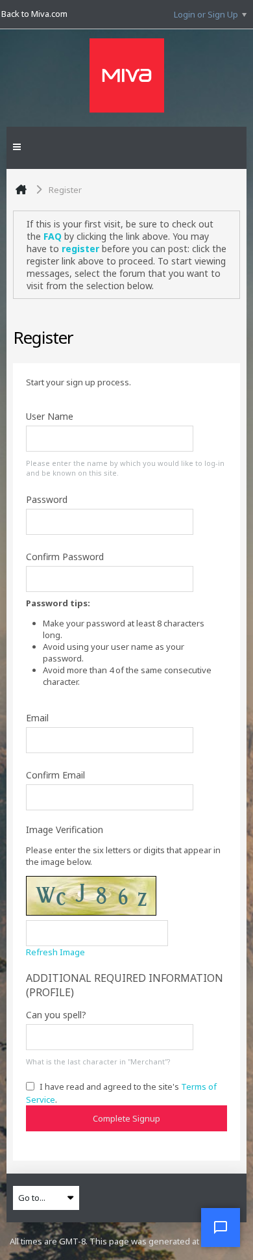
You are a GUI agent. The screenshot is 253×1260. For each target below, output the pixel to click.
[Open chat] (220, 1227)
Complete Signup (126, 1118)
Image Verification (64, 829)
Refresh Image (55, 952)
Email (37, 718)
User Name (49, 416)
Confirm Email (55, 775)
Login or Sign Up (206, 14)
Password (46, 499)
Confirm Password (65, 556)
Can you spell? (56, 1015)
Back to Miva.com (34, 13)
